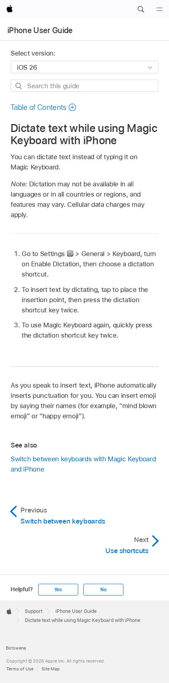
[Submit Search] (19, 86)
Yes (58, 589)
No (103, 589)
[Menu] (159, 9)
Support (33, 611)
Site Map (51, 669)
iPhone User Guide (40, 30)
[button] (140, 9)
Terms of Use (19, 669)
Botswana (16, 648)
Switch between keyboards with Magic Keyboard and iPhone (83, 464)
